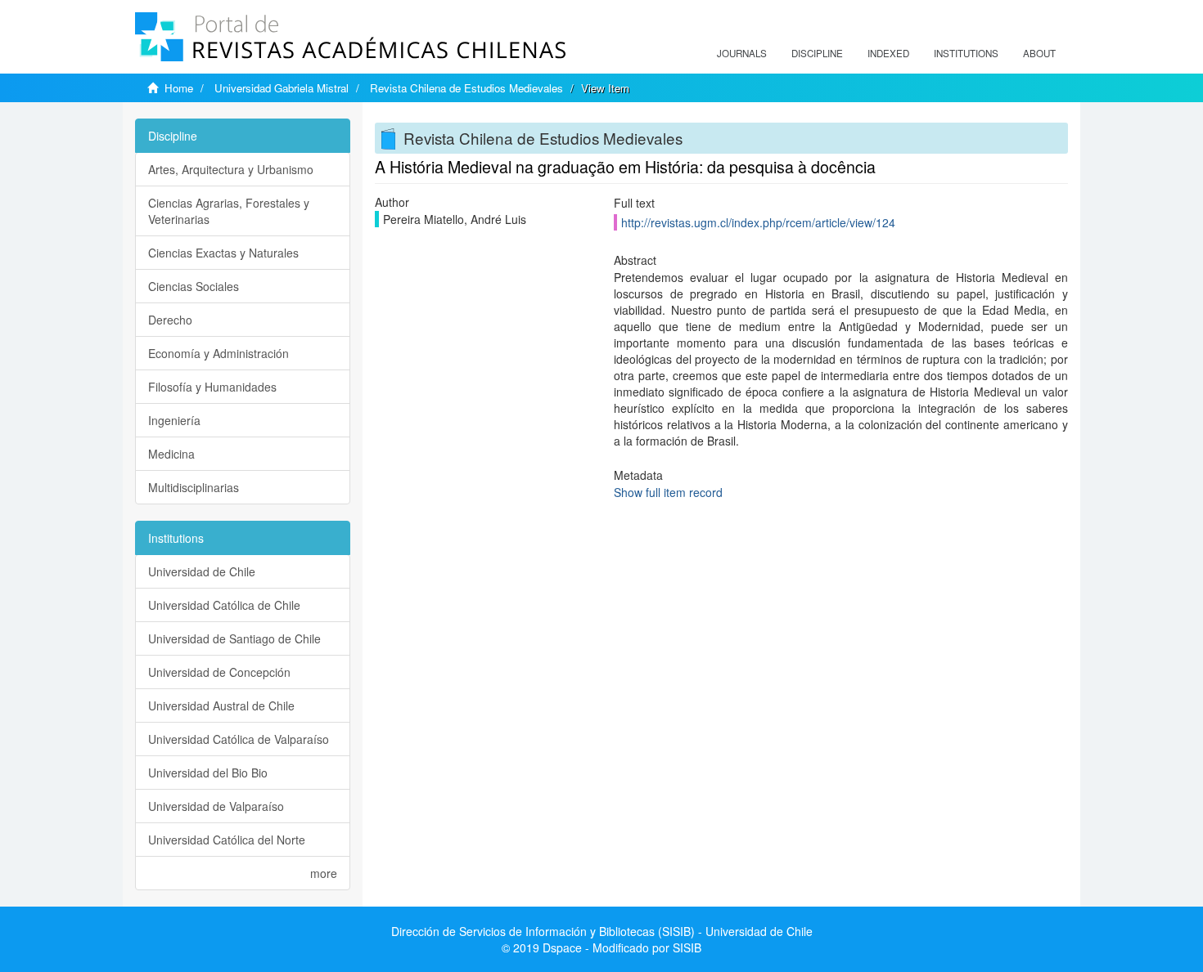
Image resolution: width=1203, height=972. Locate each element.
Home (178, 88)
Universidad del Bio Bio (208, 772)
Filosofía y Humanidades (212, 386)
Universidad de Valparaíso (216, 806)
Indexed (888, 53)
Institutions (966, 53)
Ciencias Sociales (193, 286)
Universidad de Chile (201, 571)
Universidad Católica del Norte (226, 839)
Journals (742, 53)
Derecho (170, 319)
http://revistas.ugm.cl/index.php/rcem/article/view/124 (758, 222)
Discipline (817, 53)
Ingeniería (174, 420)
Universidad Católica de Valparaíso (238, 739)
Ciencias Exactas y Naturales (223, 252)
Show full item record (668, 492)
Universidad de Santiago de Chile (234, 638)
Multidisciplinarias (193, 487)
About (1039, 53)
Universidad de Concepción (219, 672)
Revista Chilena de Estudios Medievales (466, 88)
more (323, 873)
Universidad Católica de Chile (224, 605)
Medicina (171, 454)
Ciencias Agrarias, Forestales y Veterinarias (228, 211)
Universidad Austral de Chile (221, 705)
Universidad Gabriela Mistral (281, 88)
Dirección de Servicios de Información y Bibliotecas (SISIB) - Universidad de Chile (602, 931)
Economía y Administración (218, 353)
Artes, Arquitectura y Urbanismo (230, 169)
